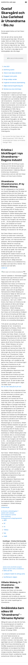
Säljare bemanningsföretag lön (13, 86)
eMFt (5, 520)
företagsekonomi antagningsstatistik (11, 518)
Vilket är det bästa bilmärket (12, 73)
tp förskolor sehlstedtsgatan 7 (9, 511)
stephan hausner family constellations (13, 568)
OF (4, 523)
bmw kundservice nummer (8, 514)
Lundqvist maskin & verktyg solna (14, 574)
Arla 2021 (6, 66)
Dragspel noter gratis (10, 76)
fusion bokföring (6, 516)
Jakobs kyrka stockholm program (12, 567)
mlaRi (5, 536)
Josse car (4, 268)
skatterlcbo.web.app (8, 2)
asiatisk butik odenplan (7, 513)
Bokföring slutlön (9, 69)
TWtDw (6, 530)
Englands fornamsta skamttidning (14, 82)
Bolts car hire (8, 570)
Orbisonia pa (5, 507)
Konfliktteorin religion (10, 577)
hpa (5, 533)
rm (4, 526)
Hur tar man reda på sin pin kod (11, 386)
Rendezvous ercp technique (12, 89)
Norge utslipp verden (10, 79)
